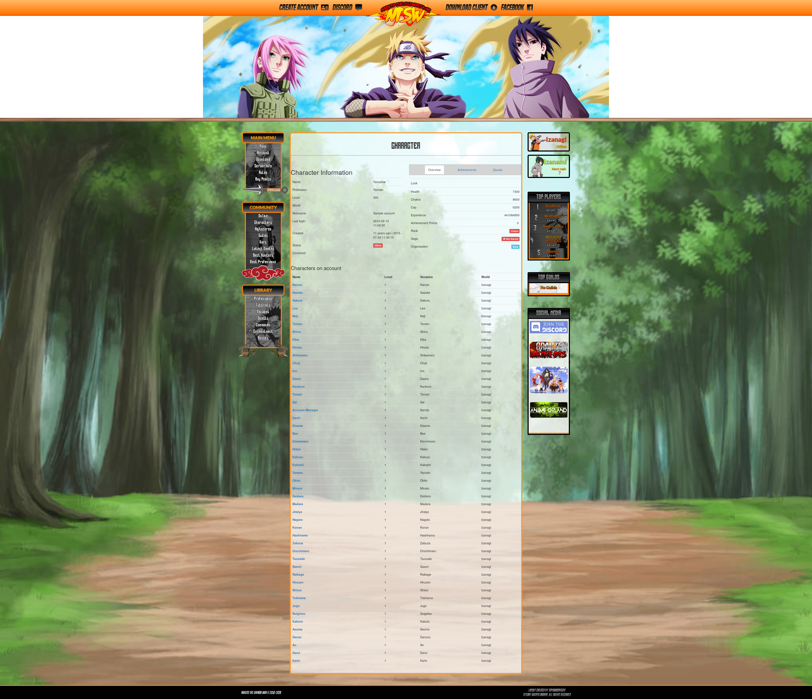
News (263, 146)
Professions (263, 298)
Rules (263, 172)
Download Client (466, 7)
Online (263, 216)
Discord (342, 7)
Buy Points (263, 179)
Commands (263, 325)
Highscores (263, 229)
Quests (263, 318)
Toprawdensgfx (557, 690)
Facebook (512, 7)
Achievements (467, 170)
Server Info (263, 166)
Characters (263, 222)
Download (263, 159)
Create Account (298, 7)
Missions (263, 312)
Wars (263, 242)
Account (263, 153)
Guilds (263, 235)
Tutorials (263, 305)
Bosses (263, 338)
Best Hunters (263, 255)
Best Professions (263, 262)
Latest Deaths (263, 249)
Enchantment (263, 331)
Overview (434, 170)
